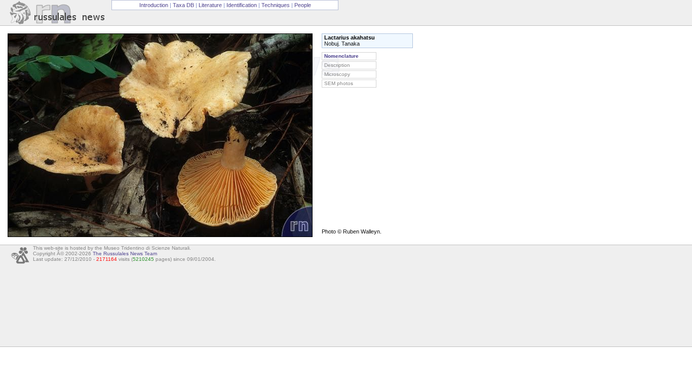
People (302, 5)
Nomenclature (341, 56)
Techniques (275, 5)
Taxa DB (183, 5)
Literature (210, 5)
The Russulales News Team (125, 253)
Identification (241, 5)
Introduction (153, 5)
